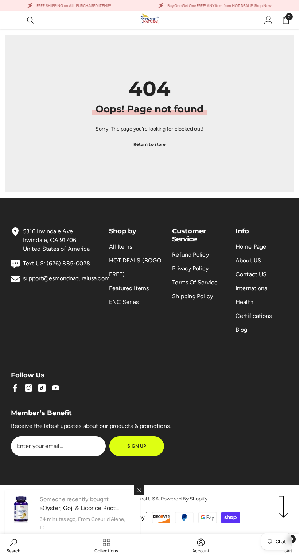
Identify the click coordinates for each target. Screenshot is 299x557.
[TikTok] (42, 388)
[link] (14, 545)
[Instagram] (28, 388)
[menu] (9, 20)
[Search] (30, 20)
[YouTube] (55, 388)
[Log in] (268, 20)
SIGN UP (136, 446)
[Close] (139, 490)
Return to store (149, 144)
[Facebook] (15, 388)
